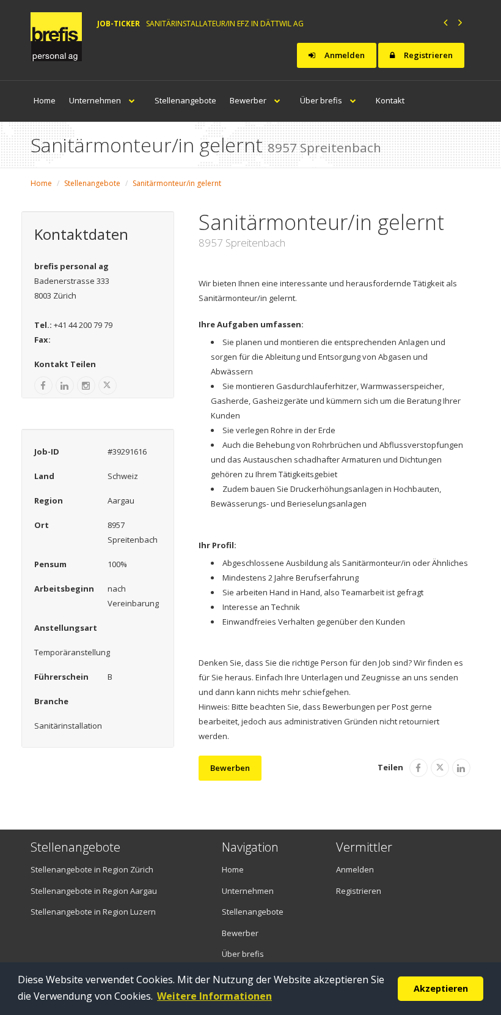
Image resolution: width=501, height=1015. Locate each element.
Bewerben (230, 767)
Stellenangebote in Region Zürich (92, 869)
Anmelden (344, 55)
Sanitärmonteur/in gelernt (177, 183)
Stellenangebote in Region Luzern (93, 911)
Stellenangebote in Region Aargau (94, 890)
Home (45, 100)
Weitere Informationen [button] (214, 996)
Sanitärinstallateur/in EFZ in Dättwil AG (225, 23)
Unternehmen (96, 100)
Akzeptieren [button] (441, 988)
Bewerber (249, 100)
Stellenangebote (185, 100)
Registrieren (427, 55)
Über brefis (322, 100)
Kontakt (390, 100)
